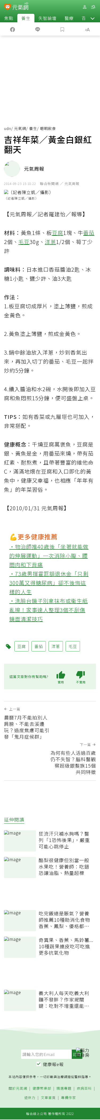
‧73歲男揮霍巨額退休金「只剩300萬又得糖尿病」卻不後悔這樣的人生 (49, 583)
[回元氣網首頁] (20, 7)
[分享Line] (37, 29)
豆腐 (57, 233)
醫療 (69, 18)
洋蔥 (50, 242)
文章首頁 (48, 1098)
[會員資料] (84, 7)
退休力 (29, 1098)
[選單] (93, 7)
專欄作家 (68, 1098)
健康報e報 (53, 1064)
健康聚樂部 (42, 1088)
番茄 (88, 233)
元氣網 (20, 128)
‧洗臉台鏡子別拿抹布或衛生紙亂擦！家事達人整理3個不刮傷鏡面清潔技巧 (48, 610)
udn (7, 128)
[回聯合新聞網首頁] (7, 7)
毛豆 (24, 242)
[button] (92, 18)
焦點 (8, 18)
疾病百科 (84, 1088)
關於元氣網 (18, 1088)
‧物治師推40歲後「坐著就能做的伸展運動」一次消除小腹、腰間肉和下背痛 (49, 556)
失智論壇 (47, 18)
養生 (25, 18)
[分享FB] (12, 29)
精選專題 (64, 1088)
